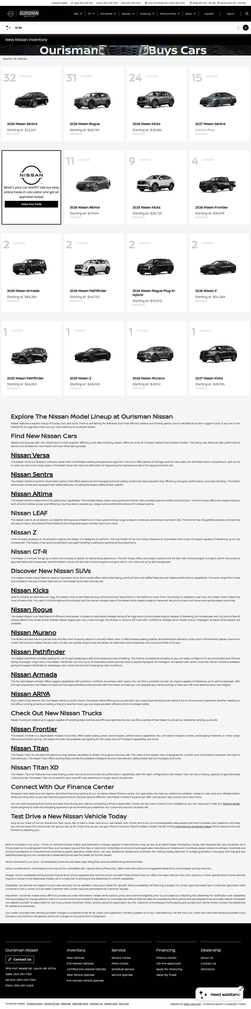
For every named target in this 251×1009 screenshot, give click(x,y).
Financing (165, 950)
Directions (207, 969)
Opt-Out (124, 1003)
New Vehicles (75, 958)
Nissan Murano (33, 632)
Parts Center (120, 963)
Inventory (76, 950)
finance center (231, 803)
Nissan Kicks (30, 590)
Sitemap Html (80, 1003)
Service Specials (122, 975)
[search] (247, 13)
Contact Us (22, 959)
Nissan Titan (30, 748)
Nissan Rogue (32, 609)
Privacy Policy (35, 1003)
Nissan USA (110, 1003)
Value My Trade (166, 975)
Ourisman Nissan (15, 1003)
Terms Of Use (52, 1003)
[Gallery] (125, 50)
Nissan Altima (31, 493)
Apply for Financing (169, 969)
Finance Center (166, 958)
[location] (146, 3)
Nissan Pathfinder (38, 651)
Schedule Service (123, 969)
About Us (207, 958)
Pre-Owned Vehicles (80, 963)
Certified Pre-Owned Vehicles (86, 969)
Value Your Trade (31, 204)
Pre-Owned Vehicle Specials (85, 980)
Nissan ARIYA (30, 693)
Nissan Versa (30, 455)
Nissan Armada (34, 674)
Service (119, 950)
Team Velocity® (192, 1004)
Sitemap (66, 1003)
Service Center (121, 958)
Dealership (211, 950)
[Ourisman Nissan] (23, 13)
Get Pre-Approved (168, 963)
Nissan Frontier (34, 728)
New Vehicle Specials (80, 975)
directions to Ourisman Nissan (194, 826)
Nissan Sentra (32, 474)
